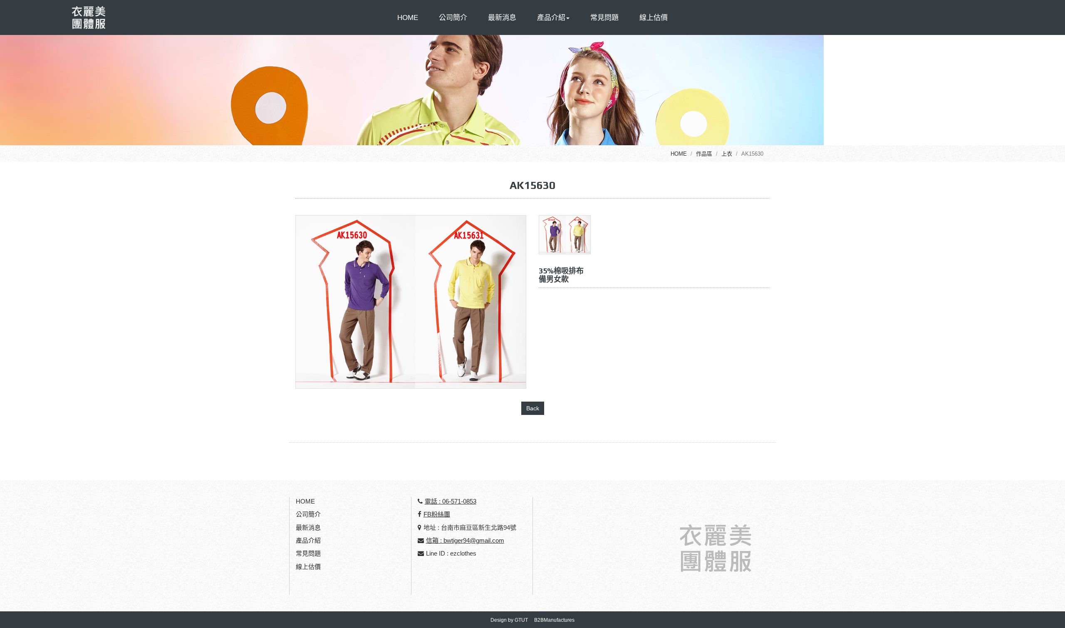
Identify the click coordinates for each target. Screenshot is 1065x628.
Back (532, 408)
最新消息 (502, 18)
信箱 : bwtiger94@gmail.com (465, 540)
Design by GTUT (509, 620)
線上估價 (653, 18)
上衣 (726, 154)
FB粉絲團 (437, 514)
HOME (407, 18)
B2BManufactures (554, 620)
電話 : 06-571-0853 (450, 501)
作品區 (704, 154)
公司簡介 (453, 18)
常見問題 (604, 18)
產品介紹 (308, 540)
